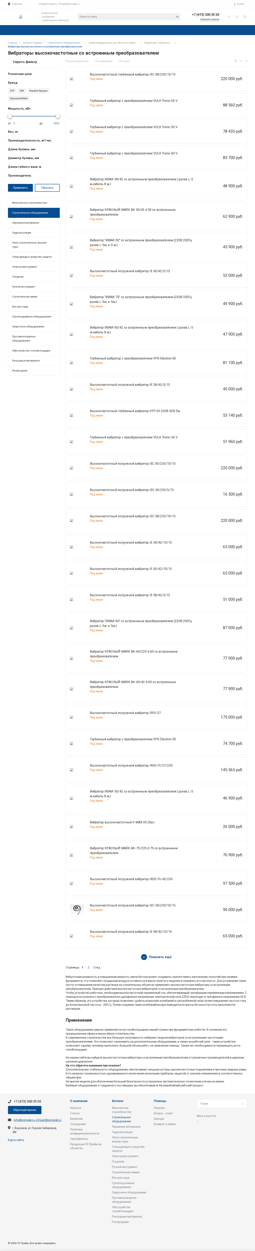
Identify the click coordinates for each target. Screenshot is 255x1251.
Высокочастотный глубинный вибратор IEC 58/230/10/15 (133, 74)
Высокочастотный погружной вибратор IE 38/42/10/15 (131, 542)
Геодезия (18, 276)
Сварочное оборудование (28, 326)
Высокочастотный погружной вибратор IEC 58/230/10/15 (133, 516)
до (41, 123)
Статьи (74, 1113)
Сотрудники (78, 1124)
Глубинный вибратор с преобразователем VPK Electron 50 (133, 739)
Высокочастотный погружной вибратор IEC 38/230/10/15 (133, 905)
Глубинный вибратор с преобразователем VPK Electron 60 (133, 358)
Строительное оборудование (30, 212)
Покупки (159, 1108)
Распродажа (19, 370)
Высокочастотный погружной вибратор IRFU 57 (125, 713)
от (9, 123)
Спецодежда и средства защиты (32, 256)
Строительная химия (24, 296)
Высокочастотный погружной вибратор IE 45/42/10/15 (131, 569)
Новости (75, 1108)
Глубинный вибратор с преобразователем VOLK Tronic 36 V (134, 437)
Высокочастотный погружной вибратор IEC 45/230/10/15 (133, 463)
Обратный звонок (24, 1110)
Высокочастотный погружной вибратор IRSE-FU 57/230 (131, 765)
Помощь (160, 1101)
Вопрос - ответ (163, 1113)
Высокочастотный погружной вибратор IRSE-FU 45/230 (131, 879)
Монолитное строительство (29, 202)
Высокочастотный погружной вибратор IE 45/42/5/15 (130, 271)
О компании (78, 1101)
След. (97, 967)
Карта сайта (16, 1140)
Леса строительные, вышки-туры (29, 244)
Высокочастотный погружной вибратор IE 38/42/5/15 (130, 385)
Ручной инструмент (23, 286)
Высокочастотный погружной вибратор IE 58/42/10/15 (131, 932)
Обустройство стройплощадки (31, 350)
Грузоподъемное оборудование (31, 316)
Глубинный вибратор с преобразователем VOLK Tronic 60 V (134, 153)
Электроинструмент (24, 266)
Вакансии (76, 1118)
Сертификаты (79, 1138)
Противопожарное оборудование (23, 338)
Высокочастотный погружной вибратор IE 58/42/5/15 (130, 595)
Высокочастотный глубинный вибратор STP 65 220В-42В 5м (135, 411)
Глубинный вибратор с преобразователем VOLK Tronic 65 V (134, 101)
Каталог (118, 1101)
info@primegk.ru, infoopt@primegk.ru (59, 4)
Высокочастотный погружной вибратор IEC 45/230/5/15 (132, 490)
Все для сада (20, 306)
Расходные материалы (26, 360)
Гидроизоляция (21, 232)
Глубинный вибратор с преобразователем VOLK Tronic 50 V (134, 127)
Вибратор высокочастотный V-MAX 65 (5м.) (122, 822)
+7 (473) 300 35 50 (205, 15)
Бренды (159, 1118)
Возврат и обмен (165, 1124)
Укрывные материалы (25, 222)
